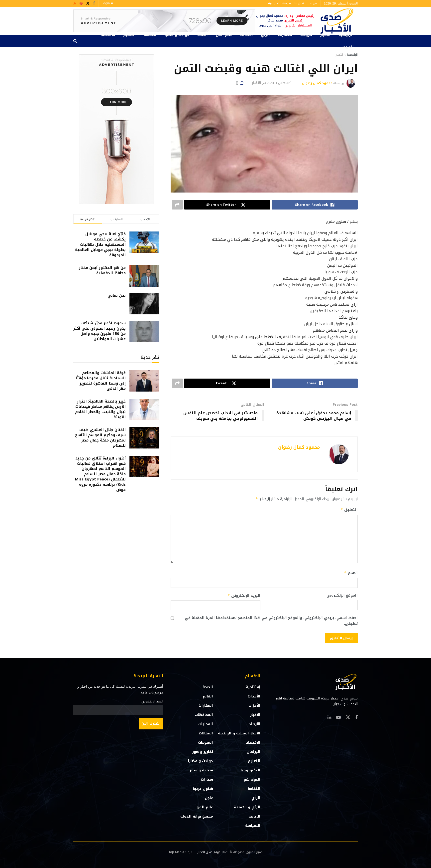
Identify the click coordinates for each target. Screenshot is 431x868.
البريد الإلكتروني (243, 596)
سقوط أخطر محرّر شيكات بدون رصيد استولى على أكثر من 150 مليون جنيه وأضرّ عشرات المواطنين (99, 331)
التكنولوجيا (250, 770)
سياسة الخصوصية (280, 3)
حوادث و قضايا (176, 34)
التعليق (349, 510)
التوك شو (252, 779)
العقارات (285, 34)
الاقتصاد (108, 34)
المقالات (206, 733)
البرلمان (253, 751)
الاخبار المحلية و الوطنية (239, 733)
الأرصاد (254, 724)
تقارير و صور (202, 751)
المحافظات (204, 714)
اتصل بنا (300, 3)
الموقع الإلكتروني (342, 595)
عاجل (209, 798)
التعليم (129, 34)
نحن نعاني (117, 295)
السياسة (252, 825)
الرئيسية (346, 34)
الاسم (351, 573)
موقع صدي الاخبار (209, 852)
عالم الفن (224, 34)
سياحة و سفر (201, 770)
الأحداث (246, 34)
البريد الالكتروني (152, 701)
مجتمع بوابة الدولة (196, 816)
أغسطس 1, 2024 (279, 83)
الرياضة (306, 34)
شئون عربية (203, 788)
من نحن (312, 3)
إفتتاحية (253, 687)
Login (106, 3)
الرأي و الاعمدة (247, 807)
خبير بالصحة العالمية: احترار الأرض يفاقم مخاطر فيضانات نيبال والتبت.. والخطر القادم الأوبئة (100, 409)
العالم (208, 696)
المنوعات (205, 742)
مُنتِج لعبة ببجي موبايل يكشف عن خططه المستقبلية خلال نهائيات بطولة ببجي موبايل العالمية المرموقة (100, 244)
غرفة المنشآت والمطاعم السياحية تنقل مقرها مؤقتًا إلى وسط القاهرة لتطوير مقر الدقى (101, 380)
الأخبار (325, 34)
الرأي (265, 34)
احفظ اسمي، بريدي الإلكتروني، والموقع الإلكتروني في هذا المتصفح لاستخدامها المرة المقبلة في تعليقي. (271, 621)
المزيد (348, 47)
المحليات (205, 724)
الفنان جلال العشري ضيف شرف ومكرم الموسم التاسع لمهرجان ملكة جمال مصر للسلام (100, 437)
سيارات (207, 779)
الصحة (202, 34)
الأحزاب (254, 705)
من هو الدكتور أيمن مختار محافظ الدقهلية (102, 270)
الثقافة (150, 34)
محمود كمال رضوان (317, 83)
